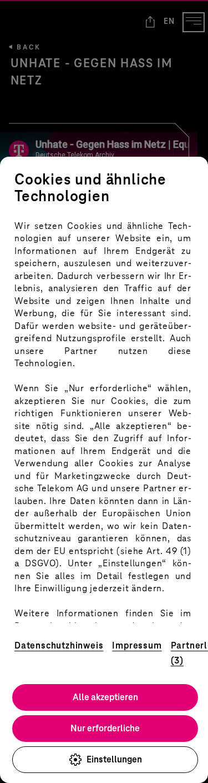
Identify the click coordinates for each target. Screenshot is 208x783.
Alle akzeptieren (105, 697)
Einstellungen (114, 759)
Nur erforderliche (105, 728)
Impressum (136, 645)
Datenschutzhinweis (58, 645)
